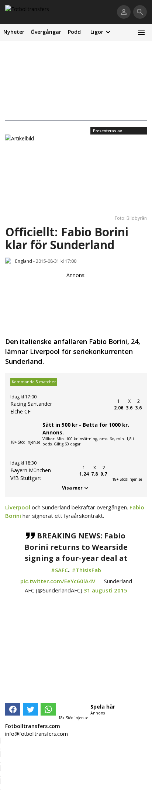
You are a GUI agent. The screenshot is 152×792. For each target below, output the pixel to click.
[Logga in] (124, 12)
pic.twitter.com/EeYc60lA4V (57, 581)
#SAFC (59, 570)
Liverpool (17, 507)
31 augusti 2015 (105, 590)
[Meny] (141, 32)
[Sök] (140, 12)
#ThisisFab (86, 570)
